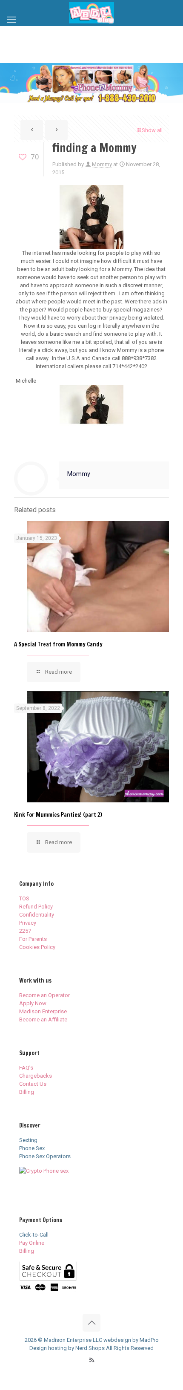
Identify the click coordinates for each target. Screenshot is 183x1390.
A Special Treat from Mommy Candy (58, 644)
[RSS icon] (92, 1360)
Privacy (27, 923)
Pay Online (31, 1243)
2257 (25, 931)
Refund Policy (36, 906)
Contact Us (32, 1084)
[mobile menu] (11, 20)
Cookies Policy (37, 947)
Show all (152, 130)
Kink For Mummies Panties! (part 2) (58, 815)
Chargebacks (35, 1076)
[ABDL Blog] (91, 12)
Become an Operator (44, 995)
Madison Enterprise (43, 1011)
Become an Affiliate (43, 1019)
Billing (26, 1092)
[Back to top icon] (91, 1323)
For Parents (33, 939)
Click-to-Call (34, 1234)
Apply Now (32, 1003)
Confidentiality (36, 914)
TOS (24, 898)
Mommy (102, 164)
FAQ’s (26, 1067)
